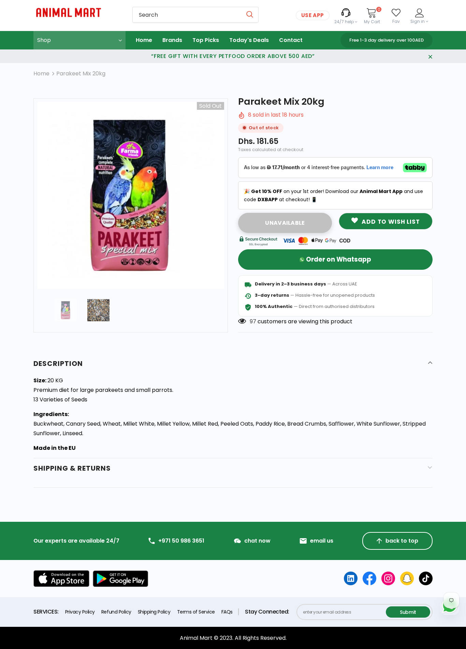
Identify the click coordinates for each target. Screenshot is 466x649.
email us (321, 540)
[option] (130, 195)
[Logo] (77, 12)
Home (41, 73)
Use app (312, 15)
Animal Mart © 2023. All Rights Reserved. (233, 638)
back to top (401, 541)
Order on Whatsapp (338, 259)
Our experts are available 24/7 (76, 540)
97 (253, 321)
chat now (257, 540)
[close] (430, 56)
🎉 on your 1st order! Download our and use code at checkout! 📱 (333, 195)
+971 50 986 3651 (181, 540)
